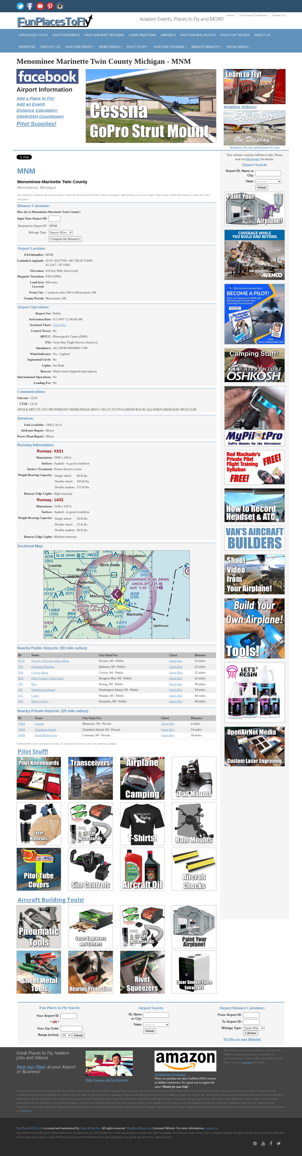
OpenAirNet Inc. (90, 1128)
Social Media (237, 47)
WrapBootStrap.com (139, 1128)
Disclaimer (26, 1111)
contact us (211, 1128)
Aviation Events (66, 35)
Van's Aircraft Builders (104, 35)
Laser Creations (142, 35)
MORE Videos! (109, 47)
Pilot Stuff (137, 47)
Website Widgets (206, 47)
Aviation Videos (78, 47)
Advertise (27, 47)
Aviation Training (169, 47)
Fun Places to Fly (33, 35)
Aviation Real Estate (198, 35)
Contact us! (50, 47)
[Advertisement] (255, 840)
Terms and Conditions (253, 15)
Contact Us (278, 15)
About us (262, 35)
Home (230, 15)
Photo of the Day (235, 35)
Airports (168, 35)
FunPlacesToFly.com (30, 1128)
